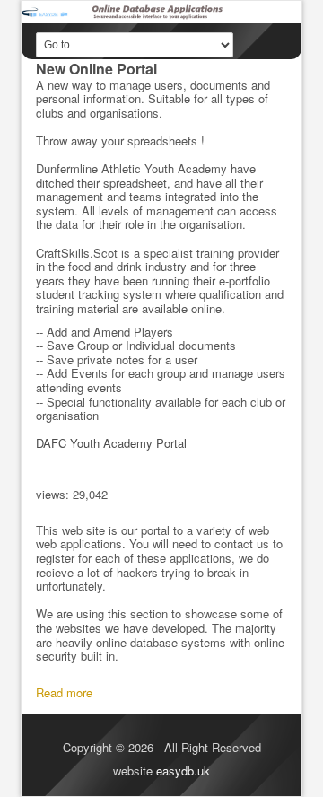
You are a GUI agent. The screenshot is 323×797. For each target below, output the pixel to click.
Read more (64, 692)
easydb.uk (183, 770)
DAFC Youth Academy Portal (111, 442)
